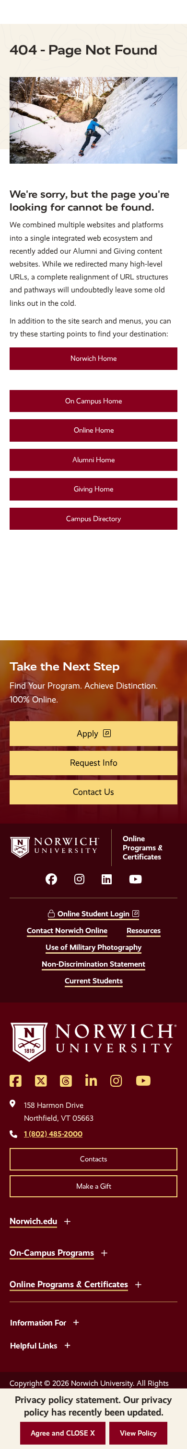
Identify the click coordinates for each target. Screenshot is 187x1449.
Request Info (93, 763)
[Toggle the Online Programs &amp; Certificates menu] (138, 1283)
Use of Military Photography (93, 947)
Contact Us (93, 792)
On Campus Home (93, 401)
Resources (144, 930)
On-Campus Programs (52, 1253)
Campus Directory (93, 518)
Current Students (94, 980)
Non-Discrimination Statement (93, 964)
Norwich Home (93, 358)
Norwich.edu (33, 1221)
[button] (62, 1433)
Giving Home (93, 489)
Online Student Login (93, 913)
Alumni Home (93, 460)
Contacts (93, 1159)
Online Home (94, 430)
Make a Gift (93, 1186)
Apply (87, 733)
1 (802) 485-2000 (53, 1133)
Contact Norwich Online (67, 930)
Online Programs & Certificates (69, 1284)
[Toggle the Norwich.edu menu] (67, 1220)
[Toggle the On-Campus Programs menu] (104, 1251)
